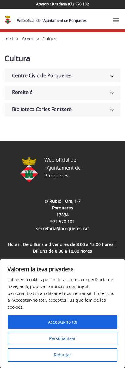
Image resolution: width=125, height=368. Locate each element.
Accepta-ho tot (62, 322)
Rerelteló (22, 92)
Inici (9, 39)
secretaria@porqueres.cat (62, 228)
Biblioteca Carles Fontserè (42, 109)
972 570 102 (62, 221)
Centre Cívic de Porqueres (42, 75)
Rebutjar (62, 355)
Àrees (28, 39)
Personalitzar (62, 338)
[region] (62, 313)
